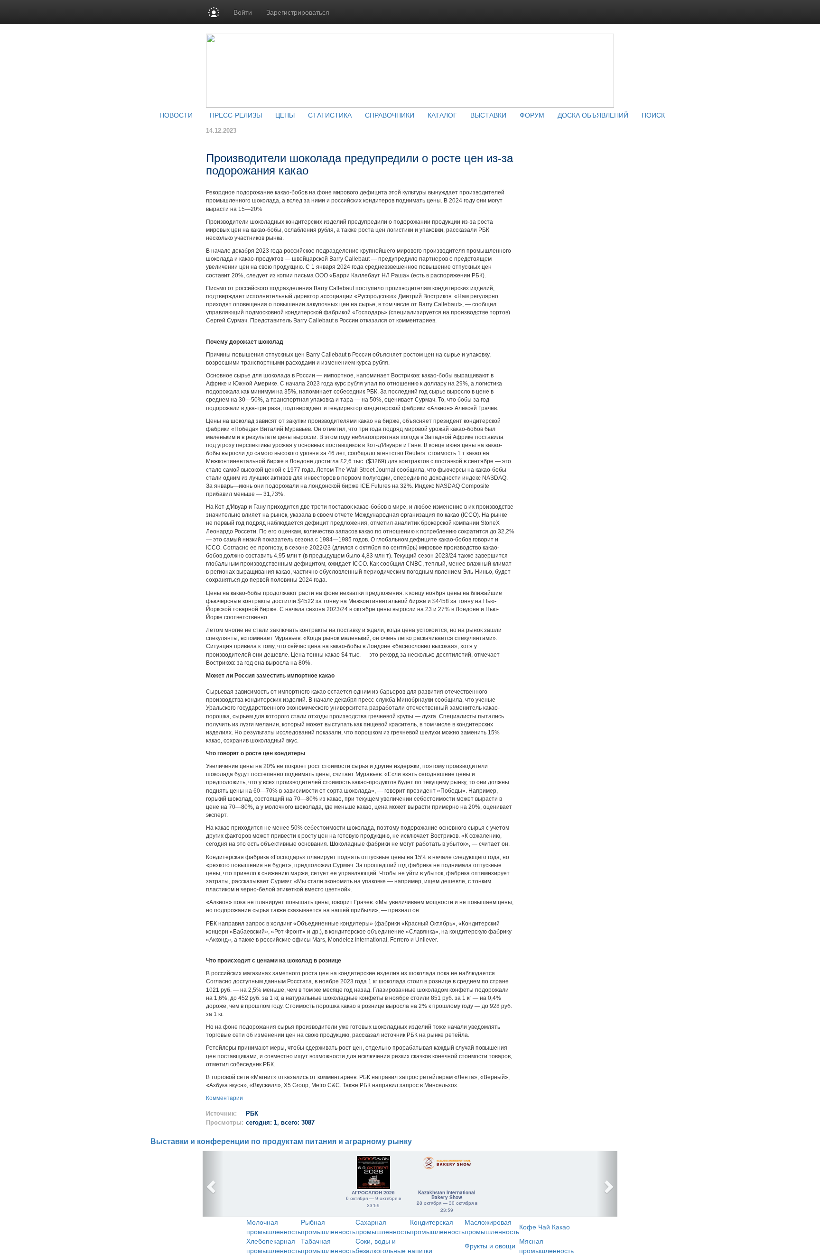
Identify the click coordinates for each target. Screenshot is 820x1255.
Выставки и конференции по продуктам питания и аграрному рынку (281, 1141)
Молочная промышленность (273, 1226)
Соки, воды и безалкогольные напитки (393, 1245)
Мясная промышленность (546, 1245)
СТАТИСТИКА (330, 114)
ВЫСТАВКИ (488, 114)
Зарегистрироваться (297, 12)
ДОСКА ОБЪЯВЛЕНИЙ (593, 114)
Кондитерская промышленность (437, 1226)
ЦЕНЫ (285, 114)
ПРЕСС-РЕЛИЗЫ (236, 114)
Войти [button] (242, 12)
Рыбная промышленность (328, 1226)
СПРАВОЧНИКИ (389, 114)
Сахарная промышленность (382, 1226)
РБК (252, 1113)
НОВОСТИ (176, 114)
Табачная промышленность (328, 1245)
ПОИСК (653, 114)
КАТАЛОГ (442, 114)
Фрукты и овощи (490, 1245)
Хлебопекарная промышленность (273, 1245)
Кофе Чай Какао (544, 1226)
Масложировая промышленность (492, 1226)
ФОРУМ (532, 114)
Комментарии (224, 1098)
